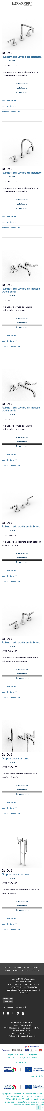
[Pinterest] (18, 1013)
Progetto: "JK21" (22, 1062)
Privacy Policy (7, 999)
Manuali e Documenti (28, 13)
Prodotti (27, 967)
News (7, 970)
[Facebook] (4, 1013)
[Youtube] (23, 1013)
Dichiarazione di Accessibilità (14, 1007)
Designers (25, 970)
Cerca (33, 18)
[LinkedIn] (13, 1013)
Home (7, 967)
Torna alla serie (22, 92)
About (15, 970)
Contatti (36, 970)
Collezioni (17, 967)
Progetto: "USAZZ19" (29, 1057)
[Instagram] (8, 1013)
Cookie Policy (8, 1001)
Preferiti (32, 15)
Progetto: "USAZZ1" (15, 1055)
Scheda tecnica (22, 83)
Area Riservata (14, 15)
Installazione (22, 88)
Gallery (36, 967)
